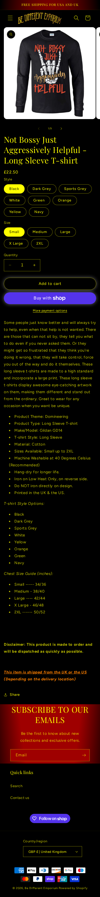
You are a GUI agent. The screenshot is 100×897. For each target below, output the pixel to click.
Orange (65, 200)
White (14, 200)
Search (16, 786)
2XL (39, 243)
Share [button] (15, 694)
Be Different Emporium (41, 888)
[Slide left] (38, 128)
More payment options (50, 310)
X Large (16, 243)
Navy (39, 212)
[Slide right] (61, 128)
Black (14, 189)
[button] (10, 18)
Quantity (11, 255)
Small (14, 232)
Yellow (15, 212)
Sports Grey (75, 189)
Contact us (19, 798)
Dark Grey (42, 189)
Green (39, 200)
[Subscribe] (83, 755)
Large (65, 232)
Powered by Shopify (73, 888)
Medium (40, 232)
